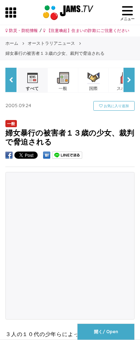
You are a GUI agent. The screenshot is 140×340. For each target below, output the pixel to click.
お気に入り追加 (116, 106)
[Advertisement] (70, 246)
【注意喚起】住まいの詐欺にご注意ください (87, 30)
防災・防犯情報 (23, 30)
